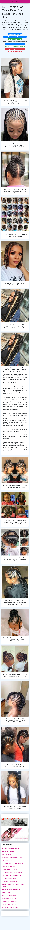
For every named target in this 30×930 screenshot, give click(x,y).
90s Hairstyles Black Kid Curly (10, 907)
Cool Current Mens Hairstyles (10, 904)
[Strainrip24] (14, 821)
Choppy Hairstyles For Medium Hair (11, 875)
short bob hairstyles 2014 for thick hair (15, 46)
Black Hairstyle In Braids (8, 866)
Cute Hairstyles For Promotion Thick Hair (13, 872)
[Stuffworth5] (15, 834)
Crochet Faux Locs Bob (8, 851)
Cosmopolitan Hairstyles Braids (10, 881)
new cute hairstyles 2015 (15, 51)
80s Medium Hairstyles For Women (11, 895)
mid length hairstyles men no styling (15, 49)
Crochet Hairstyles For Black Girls (11, 889)
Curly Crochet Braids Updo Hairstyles (12, 857)
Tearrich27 (14, 1)
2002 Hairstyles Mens (7, 860)
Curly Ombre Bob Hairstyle (9, 898)
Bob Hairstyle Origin (7, 892)
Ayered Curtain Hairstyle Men (10, 901)
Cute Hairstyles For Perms (9, 878)
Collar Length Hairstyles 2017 (10, 869)
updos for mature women (15, 39)
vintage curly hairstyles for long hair (15, 44)
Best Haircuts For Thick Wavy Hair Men (12, 863)
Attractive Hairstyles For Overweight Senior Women (13, 885)
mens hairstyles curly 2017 (15, 34)
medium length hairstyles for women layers (15, 36)
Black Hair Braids (6, 854)
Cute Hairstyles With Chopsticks (10, 848)
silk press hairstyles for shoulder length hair (15, 41)
